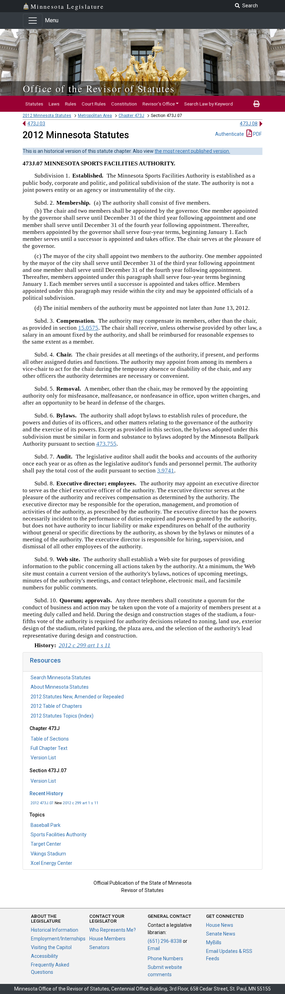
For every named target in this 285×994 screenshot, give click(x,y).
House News (219, 925)
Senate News (220, 934)
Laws (54, 104)
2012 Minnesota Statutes (47, 115)
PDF (257, 134)
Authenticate (229, 134)
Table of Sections (50, 739)
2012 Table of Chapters (56, 706)
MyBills (213, 942)
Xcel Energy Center (51, 863)
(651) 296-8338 (165, 941)
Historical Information (54, 930)
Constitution (124, 104)
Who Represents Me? (112, 930)
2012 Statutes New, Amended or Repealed (77, 696)
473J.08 (249, 123)
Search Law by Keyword (208, 104)
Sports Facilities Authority (59, 834)
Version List (43, 757)
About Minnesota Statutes (60, 687)
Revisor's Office (158, 104)
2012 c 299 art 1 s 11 (80, 803)
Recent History (46, 793)
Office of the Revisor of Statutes (99, 88)
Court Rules (94, 104)
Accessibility (44, 956)
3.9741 (165, 470)
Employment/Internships (58, 938)
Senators (99, 947)
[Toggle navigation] (32, 21)
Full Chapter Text (49, 748)
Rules (70, 104)
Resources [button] (45, 660)
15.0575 (88, 327)
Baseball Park (45, 825)
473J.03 (36, 123)
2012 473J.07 (42, 803)
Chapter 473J (131, 115)
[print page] (256, 104)
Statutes (34, 104)
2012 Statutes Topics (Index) (62, 716)
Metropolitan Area (95, 115)
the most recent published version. (192, 151)
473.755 (106, 443)
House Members (107, 938)
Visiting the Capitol (51, 947)
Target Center (46, 844)
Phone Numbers (165, 958)
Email (154, 948)
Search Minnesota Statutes (61, 677)
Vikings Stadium (48, 853)
